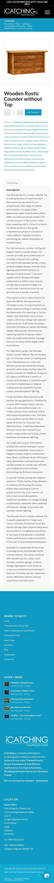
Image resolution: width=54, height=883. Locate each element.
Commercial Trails (12, 635)
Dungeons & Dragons (23, 130)
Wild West (30, 166)
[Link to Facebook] (38, 875)
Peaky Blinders (10, 152)
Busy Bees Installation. (21, 707)
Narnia (23, 148)
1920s (16, 122)
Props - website (37, 152)
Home (6, 621)
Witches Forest (21, 170)
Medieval (7, 148)
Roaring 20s (18, 155)
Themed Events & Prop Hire (16, 626)
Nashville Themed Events (22, 682)
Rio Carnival (8, 155)
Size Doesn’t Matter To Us (22, 691)
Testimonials (9, 654)
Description (12, 183)
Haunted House (10, 144)
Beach (25, 126)
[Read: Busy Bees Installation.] (6, 708)
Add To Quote (33, 112)
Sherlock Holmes (25, 159)
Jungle (19, 144)
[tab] (12, 183)
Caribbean (38, 126)
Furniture (13, 141)
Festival (24, 137)
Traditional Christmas (12, 162)
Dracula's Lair (9, 130)
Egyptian (35, 130)
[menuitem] (46, 12)
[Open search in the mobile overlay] (36, 12)
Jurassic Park (28, 144)
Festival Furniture (35, 137)
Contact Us (9, 659)
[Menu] (46, 12)
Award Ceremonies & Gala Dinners (19, 630)
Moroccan (16, 148)
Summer (41, 159)
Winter (37, 166)
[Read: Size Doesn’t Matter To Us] (6, 692)
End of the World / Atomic (19, 133)
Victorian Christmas (17, 166)
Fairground (8, 137)
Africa (21, 122)
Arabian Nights (9, 126)
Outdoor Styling (39, 148)
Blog (6, 650)
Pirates (19, 152)
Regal (46, 152)
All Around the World (32, 122)
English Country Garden (39, 133)
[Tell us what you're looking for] (47, 876)
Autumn (19, 126)
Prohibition (27, 152)
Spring (34, 159)
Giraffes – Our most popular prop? (26, 715)
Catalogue (9, 20)
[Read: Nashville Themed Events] (6, 684)
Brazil (30, 126)
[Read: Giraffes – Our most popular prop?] (6, 717)
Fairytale (16, 137)
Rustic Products (30, 155)
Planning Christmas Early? (22, 699)
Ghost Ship (43, 141)
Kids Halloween (40, 144)
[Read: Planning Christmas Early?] (6, 700)
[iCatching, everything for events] (22, 12)
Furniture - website (24, 141)
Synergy (41, 872)
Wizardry (30, 170)
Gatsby (35, 141)
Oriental (29, 148)
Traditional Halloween (29, 162)
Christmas (8, 645)
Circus (45, 126)
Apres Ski (44, 122)
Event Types (9, 640)
